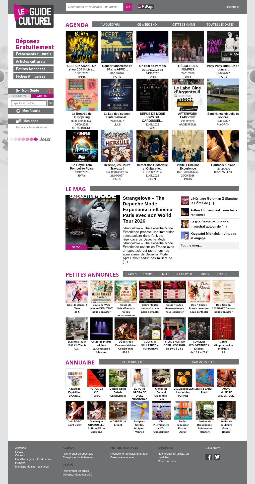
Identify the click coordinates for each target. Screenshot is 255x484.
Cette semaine (183, 24)
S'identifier (231, 7)
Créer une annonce (122, 457)
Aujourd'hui (110, 24)
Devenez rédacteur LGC (78, 474)
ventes (164, 274)
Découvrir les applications (31, 127)
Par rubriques (133, 362)
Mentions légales (25, 466)
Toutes (222, 274)
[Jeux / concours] (31, 139)
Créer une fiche (167, 461)
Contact (20, 455)
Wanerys (43, 466)
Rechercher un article (76, 470)
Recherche (184, 274)
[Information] (50, 91)
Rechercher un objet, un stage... (129, 453)
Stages (131, 274)
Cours (148, 274)
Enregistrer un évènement (78, 457)
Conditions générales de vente (33, 459)
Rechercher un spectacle (78, 453)
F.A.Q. (19, 451)
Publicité (20, 462)
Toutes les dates (220, 24)
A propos (20, 447)
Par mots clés (203, 362)
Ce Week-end (147, 24)
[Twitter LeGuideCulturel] (218, 458)
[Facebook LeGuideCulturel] (209, 458)
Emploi (204, 274)
